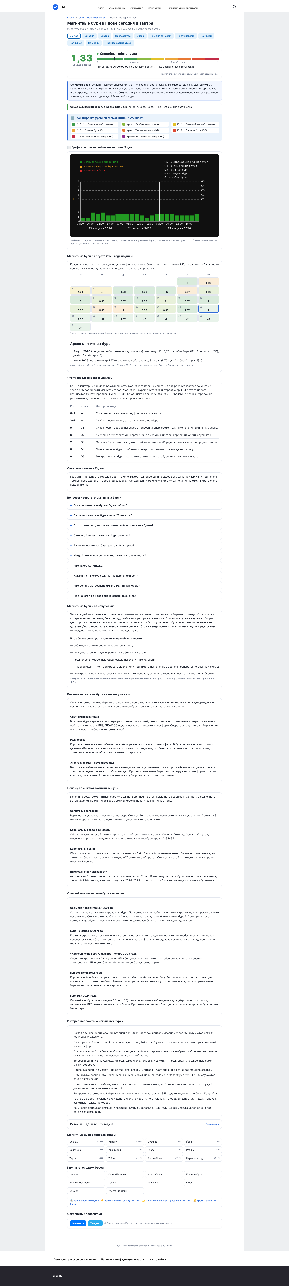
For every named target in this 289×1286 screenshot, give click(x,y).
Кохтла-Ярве (164, 1158)
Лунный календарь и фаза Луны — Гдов (168, 1200)
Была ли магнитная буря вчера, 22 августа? (103, 515)
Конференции (117, 8)
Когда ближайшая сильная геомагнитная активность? (110, 555)
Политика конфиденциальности (122, 1259)
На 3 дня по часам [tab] (160, 35)
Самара (73, 1190)
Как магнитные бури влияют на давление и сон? (106, 575)
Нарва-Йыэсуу (203, 1158)
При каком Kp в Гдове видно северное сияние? (105, 595)
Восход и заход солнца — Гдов (122, 1200)
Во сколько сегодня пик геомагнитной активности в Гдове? (113, 525)
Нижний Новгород (79, 1182)
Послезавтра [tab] (123, 35)
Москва (73, 1174)
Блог (101, 8)
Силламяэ (86, 1149)
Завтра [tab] (105, 35)
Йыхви (203, 1141)
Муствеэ (164, 1141)
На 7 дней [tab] (206, 35)
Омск (189, 1182)
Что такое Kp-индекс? (89, 565)
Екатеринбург (194, 1174)
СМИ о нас (136, 8)
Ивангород (125, 1149)
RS (64, 7)
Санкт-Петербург (118, 1174)
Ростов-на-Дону (117, 1190)
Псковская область (97, 17)
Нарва (164, 1149)
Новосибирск (155, 1174)
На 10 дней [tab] (76, 42)
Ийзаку (125, 1141)
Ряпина (203, 1149)
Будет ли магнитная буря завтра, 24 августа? (104, 545)
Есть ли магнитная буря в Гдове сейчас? (101, 505)
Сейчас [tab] (74, 35)
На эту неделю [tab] (185, 35)
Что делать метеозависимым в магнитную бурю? (107, 585)
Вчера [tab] (140, 35)
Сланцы (86, 1141)
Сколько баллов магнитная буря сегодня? (102, 535)
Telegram (95, 1223)
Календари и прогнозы (183, 8)
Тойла (125, 1158)
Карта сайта (157, 1259)
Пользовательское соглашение (74, 1259)
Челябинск (153, 1182)
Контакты (154, 8)
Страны (71, 17)
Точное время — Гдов (86, 1200)
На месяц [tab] (93, 42)
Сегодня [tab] (89, 35)
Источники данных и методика (92, 1124)
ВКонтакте (78, 1223)
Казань (112, 1182)
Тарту (86, 1158)
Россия (81, 17)
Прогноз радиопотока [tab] (118, 42)
